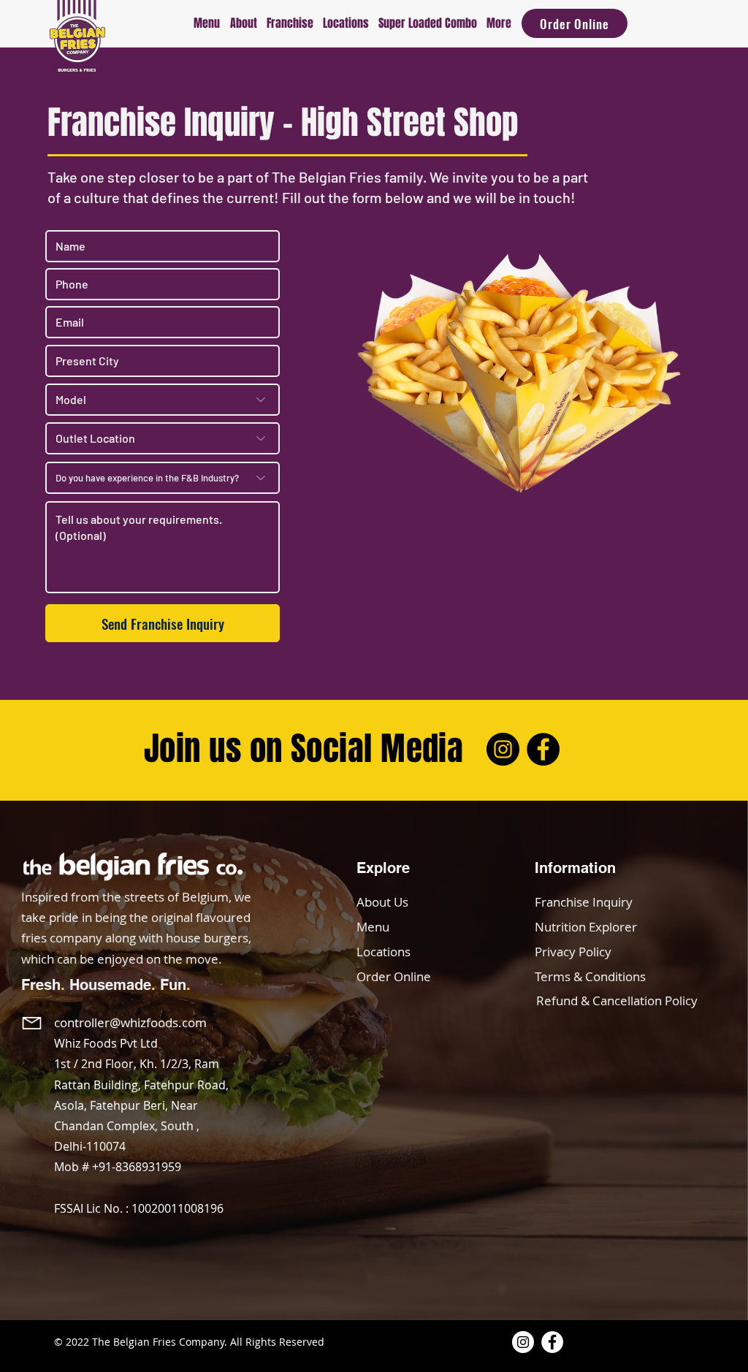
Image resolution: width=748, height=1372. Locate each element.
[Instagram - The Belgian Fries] (523, 1342)
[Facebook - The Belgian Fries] (552, 1342)
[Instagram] (502, 749)
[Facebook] (543, 749)
